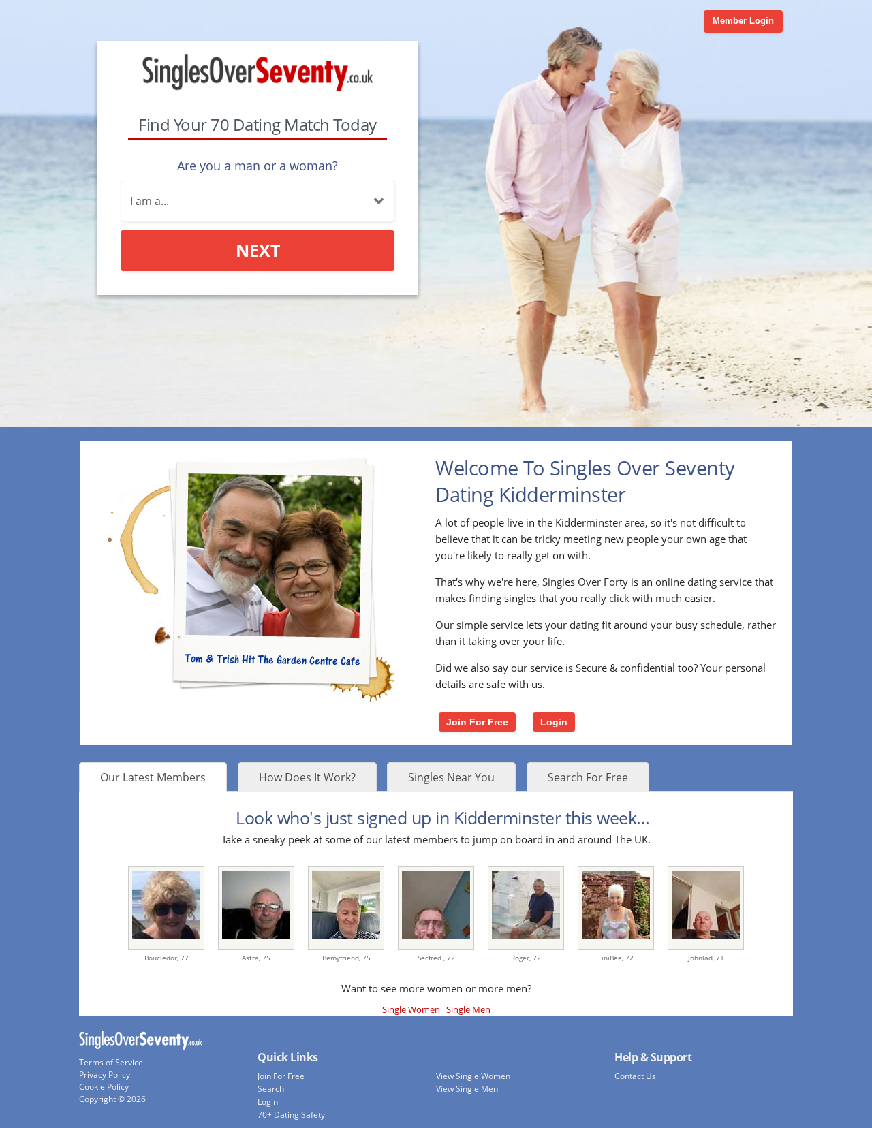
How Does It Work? (307, 777)
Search (271, 1089)
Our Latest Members (153, 777)
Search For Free (588, 777)
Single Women (411, 1009)
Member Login (743, 21)
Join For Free (477, 722)
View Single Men (467, 1089)
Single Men (468, 1009)
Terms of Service (111, 1062)
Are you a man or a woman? (257, 165)
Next (258, 250)
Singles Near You (451, 777)
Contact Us (635, 1076)
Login (553, 722)
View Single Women (473, 1076)
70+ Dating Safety (291, 1115)
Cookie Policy (104, 1087)
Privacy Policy (104, 1074)
